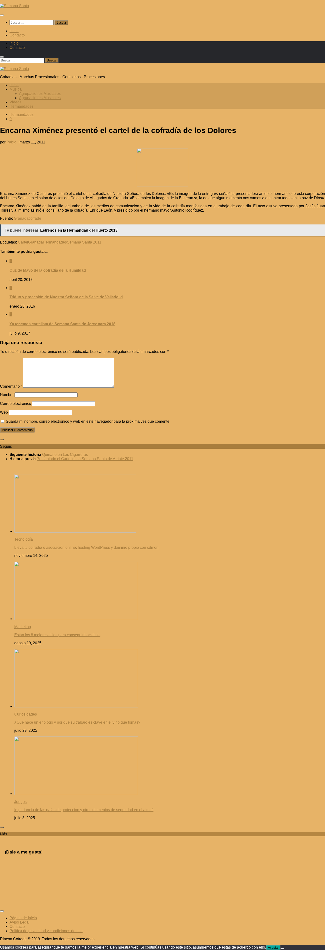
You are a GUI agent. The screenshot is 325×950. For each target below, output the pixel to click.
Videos (15, 102)
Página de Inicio (23, 918)
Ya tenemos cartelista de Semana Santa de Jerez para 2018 (62, 324)
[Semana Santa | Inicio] (14, 6)
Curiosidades (25, 714)
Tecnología (23, 539)
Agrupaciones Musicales (40, 93)
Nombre (7, 395)
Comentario (11, 386)
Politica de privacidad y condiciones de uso (46, 931)
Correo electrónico (15, 403)
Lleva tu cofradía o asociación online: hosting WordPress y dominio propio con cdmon (86, 547)
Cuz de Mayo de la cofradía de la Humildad (48, 270)
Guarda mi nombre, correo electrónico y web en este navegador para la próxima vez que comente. (88, 421)
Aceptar (273, 947)
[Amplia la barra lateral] (2, 439)
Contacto (17, 35)
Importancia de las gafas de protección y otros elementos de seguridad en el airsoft (83, 810)
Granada (35, 242)
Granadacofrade (27, 218)
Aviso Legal (20, 922)
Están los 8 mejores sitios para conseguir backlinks (57, 635)
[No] (282, 948)
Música (16, 89)
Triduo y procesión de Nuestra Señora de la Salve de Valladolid (66, 297)
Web (4, 412)
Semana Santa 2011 (84, 242)
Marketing (22, 627)
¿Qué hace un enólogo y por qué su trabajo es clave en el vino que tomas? (77, 722)
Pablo (11, 142)
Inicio (14, 31)
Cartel (23, 242)
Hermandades (22, 106)
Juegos (20, 802)
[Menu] (2, 15)
